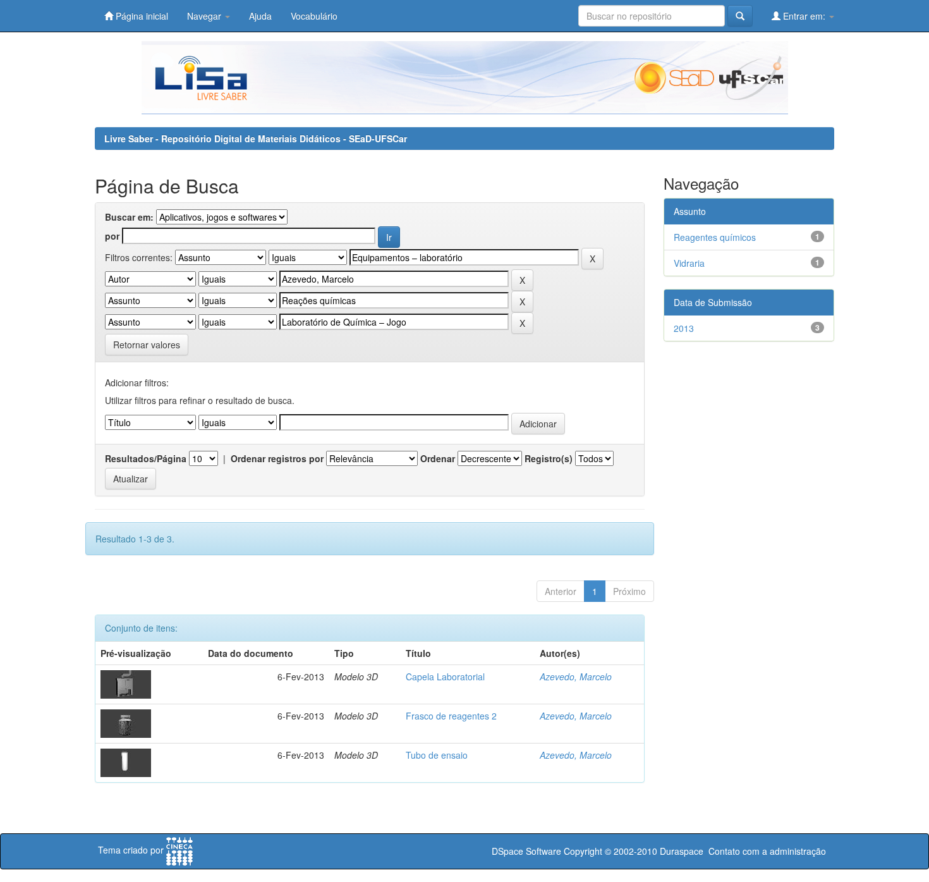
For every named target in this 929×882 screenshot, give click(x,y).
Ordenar (437, 458)
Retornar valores (146, 344)
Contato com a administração (767, 851)
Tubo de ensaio (437, 755)
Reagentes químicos (715, 237)
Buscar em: (129, 217)
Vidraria (689, 263)
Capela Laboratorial (445, 676)
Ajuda (260, 15)
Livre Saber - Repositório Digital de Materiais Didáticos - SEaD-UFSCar (255, 138)
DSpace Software (526, 851)
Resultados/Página (145, 458)
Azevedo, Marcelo (576, 676)
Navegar (205, 15)
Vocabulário (314, 15)
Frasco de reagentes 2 (451, 715)
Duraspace (681, 851)
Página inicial (140, 15)
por (112, 236)
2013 (684, 328)
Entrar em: (804, 15)
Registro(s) (549, 458)
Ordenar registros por (277, 458)
